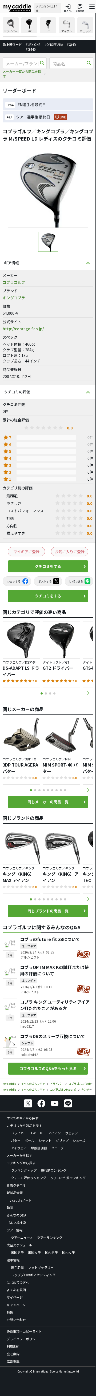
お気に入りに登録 (70, 551)
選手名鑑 (17, 1267)
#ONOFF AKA (54, 44)
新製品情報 (15, 1192)
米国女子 (34, 1252)
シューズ (79, 1140)
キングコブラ (14, 297)
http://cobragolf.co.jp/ (23, 328)
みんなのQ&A (16, 1215)
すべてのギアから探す (22, 1118)
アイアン (54, 1133)
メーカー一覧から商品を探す (22, 73)
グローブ (57, 1148)
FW (33, 1133)
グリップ (62, 1140)
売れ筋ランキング (53, 1170)
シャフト (45, 1140)
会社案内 (13, 1353)
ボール (29, 1140)
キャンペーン (16, 1304)
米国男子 (17, 1252)
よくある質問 (16, 1289)
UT (42, 1133)
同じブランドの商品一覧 (48, 911)
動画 (10, 1207)
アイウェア (19, 1148)
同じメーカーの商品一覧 (48, 801)
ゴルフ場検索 (16, 1222)
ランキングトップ (24, 1170)
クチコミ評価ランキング (28, 1177)
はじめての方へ (18, 1282)
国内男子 (51, 1252)
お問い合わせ (16, 1319)
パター (16, 1140)
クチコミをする (48, 566)
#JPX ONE (33, 44)
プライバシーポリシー (23, 1339)
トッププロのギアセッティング (33, 1275)
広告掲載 (13, 1361)
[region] (48, 27)
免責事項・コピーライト (24, 1331)
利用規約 (13, 1346)
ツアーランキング (49, 1237)
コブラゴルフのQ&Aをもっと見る (48, 1068)
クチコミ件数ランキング (68, 1177)
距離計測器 (39, 1148)
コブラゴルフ (14, 282)
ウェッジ (71, 1133)
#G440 (31, 49)
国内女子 (68, 1252)
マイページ (15, 1297)
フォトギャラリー (41, 1267)
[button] (88, 693)
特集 (10, 1312)
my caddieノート (19, 1200)
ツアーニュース (22, 1237)
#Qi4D (71, 44)
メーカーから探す (19, 1155)
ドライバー (19, 1133)
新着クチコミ (16, 1185)
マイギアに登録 (26, 551)
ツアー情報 (14, 1230)
